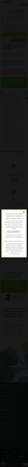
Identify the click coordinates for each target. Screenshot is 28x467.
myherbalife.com (19, 237)
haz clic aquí (13, 227)
